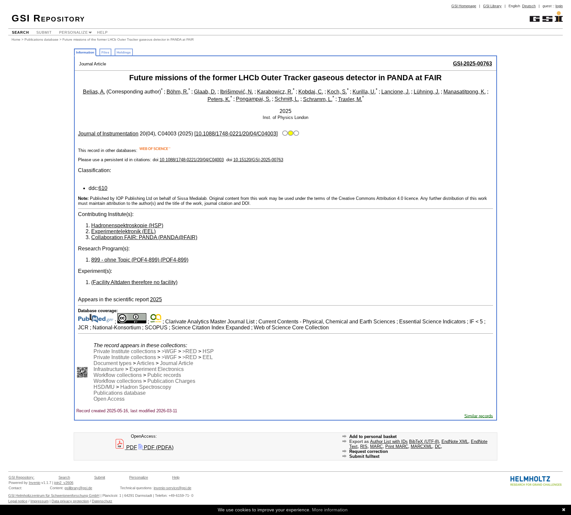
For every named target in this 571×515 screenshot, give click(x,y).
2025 (156, 299)
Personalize (73, 32)
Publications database (41, 39)
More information (330, 509)
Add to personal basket (373, 436)
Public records (164, 375)
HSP (208, 351)
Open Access (109, 399)
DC (438, 446)
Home (16, 39)
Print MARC (396, 446)
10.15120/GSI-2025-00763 (258, 159)
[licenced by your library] (289, 133)
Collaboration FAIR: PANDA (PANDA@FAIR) (144, 237)
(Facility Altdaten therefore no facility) (134, 282)
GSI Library (492, 6)
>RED (189, 351)
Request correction (368, 451)
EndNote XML (454, 441)
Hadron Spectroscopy (145, 387)
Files (105, 52)
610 (102, 188)
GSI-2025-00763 (472, 63)
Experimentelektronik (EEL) (123, 231)
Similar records (478, 415)
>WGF (169, 351)
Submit (44, 32)
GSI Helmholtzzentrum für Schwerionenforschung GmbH (53, 495)
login (559, 6)
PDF (131, 447)
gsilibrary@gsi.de (78, 488)
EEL (208, 357)
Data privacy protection (70, 501)
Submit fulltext (364, 456)
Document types (113, 363)
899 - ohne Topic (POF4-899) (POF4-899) (139, 260)
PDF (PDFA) (157, 447)
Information (85, 52)
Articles (145, 363)
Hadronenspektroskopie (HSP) (127, 225)
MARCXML (421, 446)
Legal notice (17, 501)
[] (236, 133)
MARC (376, 446)
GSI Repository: (21, 477)
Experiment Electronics (157, 369)
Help (102, 32)
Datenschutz (102, 501)
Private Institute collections (125, 351)
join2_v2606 (63, 483)
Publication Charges (171, 381)
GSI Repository (48, 18)
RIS (363, 446)
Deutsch (529, 6)
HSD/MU (104, 387)
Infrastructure (109, 369)
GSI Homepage (463, 6)
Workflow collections (118, 375)
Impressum (39, 501)
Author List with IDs (389, 441)
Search (20, 32)
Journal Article (176, 363)
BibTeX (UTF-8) (424, 441)
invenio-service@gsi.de (172, 488)
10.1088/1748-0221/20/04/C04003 (192, 159)
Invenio (34, 483)
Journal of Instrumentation (108, 133)
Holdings (124, 52)
